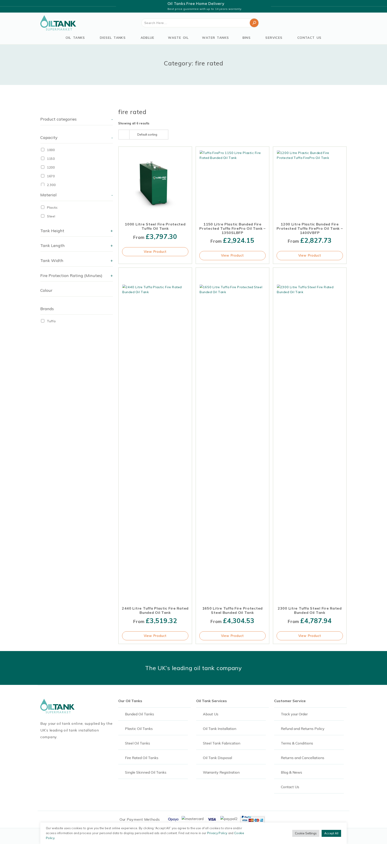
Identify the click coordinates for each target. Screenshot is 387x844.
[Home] (58, 22)
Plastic (52, 208)
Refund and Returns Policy (303, 728)
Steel (51, 216)
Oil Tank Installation (219, 728)
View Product (155, 252)
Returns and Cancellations (302, 757)
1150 (51, 159)
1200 (51, 167)
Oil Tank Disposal (217, 757)
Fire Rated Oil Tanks (141, 757)
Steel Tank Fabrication (221, 743)
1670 (51, 176)
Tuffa (51, 321)
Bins (247, 38)
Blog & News (291, 772)
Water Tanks (215, 38)
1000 (51, 150)
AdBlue (148, 38)
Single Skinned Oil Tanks (145, 772)
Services (273, 38)
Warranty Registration (221, 772)
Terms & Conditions (297, 743)
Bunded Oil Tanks (139, 714)
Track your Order (294, 714)
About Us (210, 714)
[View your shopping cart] (344, 23)
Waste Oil (178, 38)
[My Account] (330, 23)
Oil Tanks (75, 38)
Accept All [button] (331, 833)
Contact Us (309, 38)
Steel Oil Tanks (137, 743)
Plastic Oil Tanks (139, 728)
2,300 (51, 185)
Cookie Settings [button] (306, 833)
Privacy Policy (217, 833)
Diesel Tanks (113, 38)
